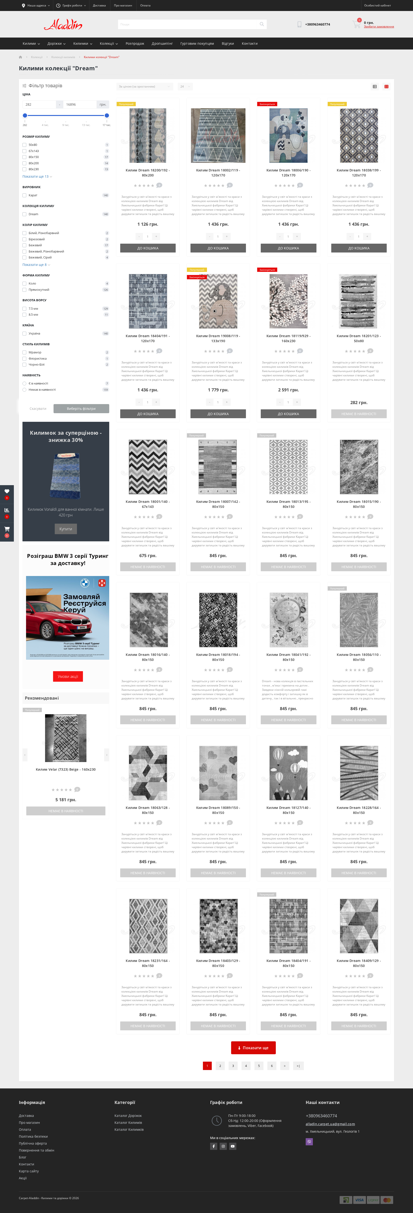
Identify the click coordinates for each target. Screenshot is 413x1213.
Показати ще (255, 1047)
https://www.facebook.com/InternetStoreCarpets (213, 1146)
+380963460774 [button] (321, 1116)
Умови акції (68, 676)
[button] (7, 532)
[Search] (262, 24)
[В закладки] (101, 710)
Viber (309, 1141)
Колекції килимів (63, 57)
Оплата (145, 5)
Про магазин (123, 5)
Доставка (99, 5)
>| (298, 1066)
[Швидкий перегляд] (101, 725)
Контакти (250, 43)
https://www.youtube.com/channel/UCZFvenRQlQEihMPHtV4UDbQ (232, 1146)
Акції (23, 1178)
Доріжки (55, 43)
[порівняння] (101, 717)
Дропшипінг (162, 43)
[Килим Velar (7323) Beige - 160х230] (66, 737)
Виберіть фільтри (81, 408)
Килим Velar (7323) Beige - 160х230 (66, 769)
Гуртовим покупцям (197, 43)
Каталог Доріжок (128, 1115)
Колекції (107, 43)
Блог (22, 1157)
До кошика (147, 248)
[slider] (25, 115)
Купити (66, 529)
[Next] (106, 754)
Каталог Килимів (128, 1122)
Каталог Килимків (129, 1129)
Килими (29, 43)
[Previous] (24, 754)
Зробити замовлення (379, 26)
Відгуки (228, 43)
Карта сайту (29, 1171)
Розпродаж (135, 43)
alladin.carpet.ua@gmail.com (330, 1124)
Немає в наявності (66, 811)
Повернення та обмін (36, 1150)
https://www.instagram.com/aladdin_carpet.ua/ (223, 1146)
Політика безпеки (33, 1136)
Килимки (80, 43)
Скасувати (38, 408)
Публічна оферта (33, 1143)
